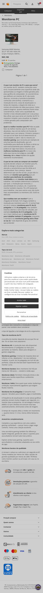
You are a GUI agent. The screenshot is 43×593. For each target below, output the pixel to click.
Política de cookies (12, 316)
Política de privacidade (29, 316)
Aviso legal (21, 320)
